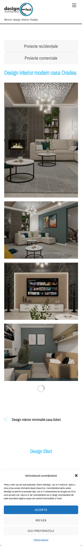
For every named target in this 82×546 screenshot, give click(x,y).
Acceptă (41, 510)
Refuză (41, 520)
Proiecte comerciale (41, 58)
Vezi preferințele (41, 531)
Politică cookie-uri (41, 539)
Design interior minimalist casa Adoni (36, 419)
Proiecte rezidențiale (41, 46)
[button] (76, 475)
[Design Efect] (18, 14)
